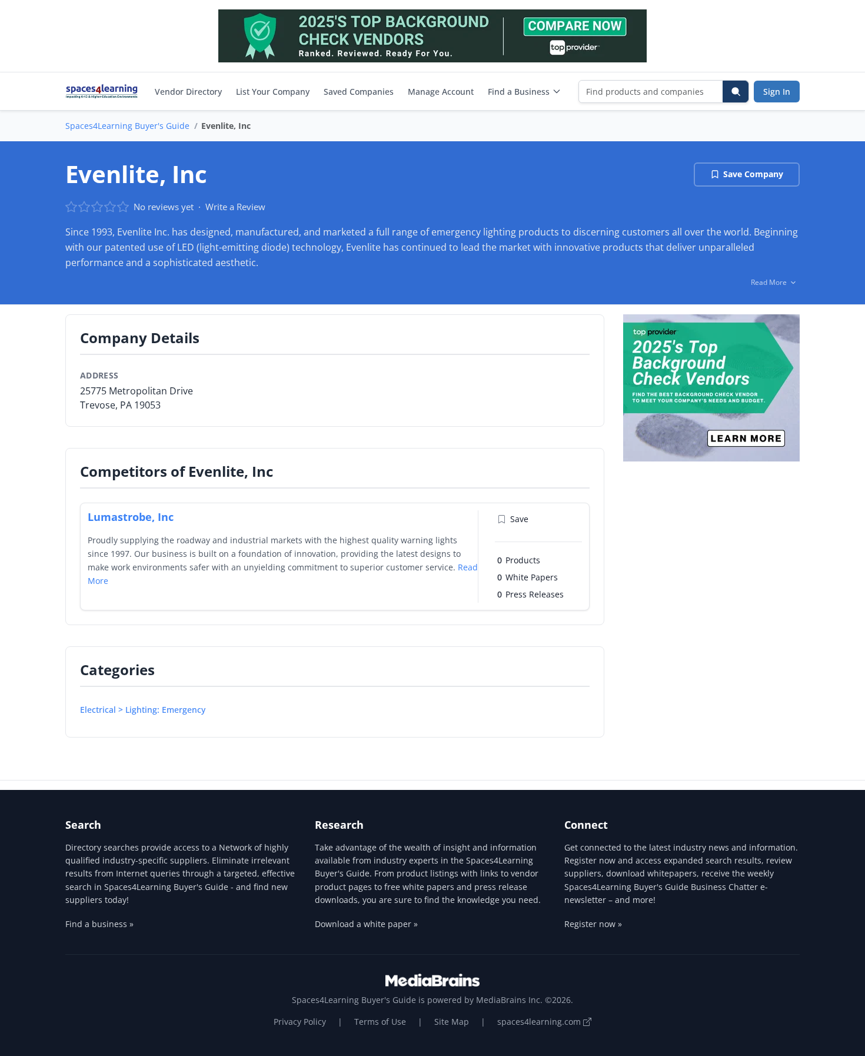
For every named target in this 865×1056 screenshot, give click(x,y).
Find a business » (99, 923)
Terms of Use (380, 1021)
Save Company (753, 174)
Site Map (451, 1021)
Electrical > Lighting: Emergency (142, 709)
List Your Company (273, 91)
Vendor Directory (188, 91)
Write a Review (235, 206)
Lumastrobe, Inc (131, 517)
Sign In (776, 91)
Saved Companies (359, 91)
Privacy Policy (300, 1021)
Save (519, 518)
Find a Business (519, 91)
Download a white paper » (366, 923)
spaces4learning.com (540, 1021)
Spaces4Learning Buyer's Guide (127, 125)
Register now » (593, 923)
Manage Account (441, 91)
